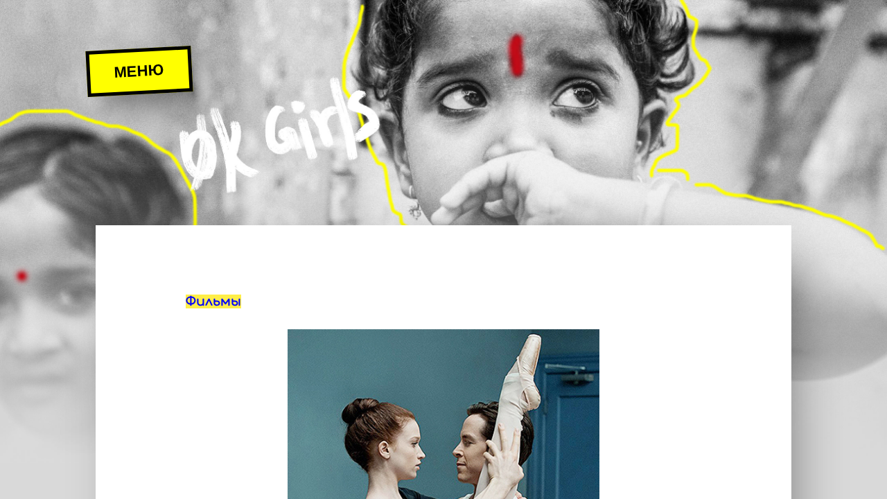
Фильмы (213, 301)
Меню (139, 71)
